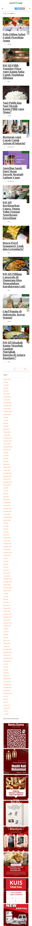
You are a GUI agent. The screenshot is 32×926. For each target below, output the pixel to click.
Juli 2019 (6, 629)
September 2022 (8, 517)
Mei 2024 (6, 458)
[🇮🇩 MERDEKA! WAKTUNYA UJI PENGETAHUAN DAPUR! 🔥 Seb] (16, 813)
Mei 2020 (6, 599)
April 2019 (6, 637)
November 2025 (8, 405)
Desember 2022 (8, 508)
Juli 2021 (6, 558)
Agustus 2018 (7, 661)
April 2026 (6, 391)
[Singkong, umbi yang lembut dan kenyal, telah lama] (16, 787)
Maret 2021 (6, 570)
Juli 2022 (6, 523)
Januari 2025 (7, 435)
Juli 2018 (6, 664)
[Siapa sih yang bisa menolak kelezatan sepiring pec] (16, 864)
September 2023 (8, 482)
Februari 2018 (7, 678)
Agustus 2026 (7, 379)
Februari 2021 (7, 573)
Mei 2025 (6, 423)
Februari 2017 (7, 705)
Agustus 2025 (7, 414)
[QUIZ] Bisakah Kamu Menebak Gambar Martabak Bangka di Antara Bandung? (14, 350)
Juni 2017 (6, 696)
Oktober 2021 (7, 549)
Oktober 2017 (7, 690)
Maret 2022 (6, 535)
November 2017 (8, 687)
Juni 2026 (6, 385)
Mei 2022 (6, 529)
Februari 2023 (7, 502)
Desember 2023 (8, 473)
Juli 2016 (6, 711)
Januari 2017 (7, 708)
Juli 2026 (6, 382)
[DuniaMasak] (16, 3)
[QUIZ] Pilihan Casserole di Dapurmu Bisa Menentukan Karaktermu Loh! (14, 280)
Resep (9, 252)
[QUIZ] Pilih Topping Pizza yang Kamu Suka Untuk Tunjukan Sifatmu (13, 71)
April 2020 (6, 602)
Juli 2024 (6, 452)
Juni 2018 (6, 667)
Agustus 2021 (7, 555)
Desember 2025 (8, 402)
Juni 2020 (6, 596)
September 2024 (8, 447)
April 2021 (6, 567)
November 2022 (8, 511)
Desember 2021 (8, 543)
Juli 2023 (6, 488)
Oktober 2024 (7, 444)
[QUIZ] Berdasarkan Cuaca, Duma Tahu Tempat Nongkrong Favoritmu (11, 210)
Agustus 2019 (7, 626)
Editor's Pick (11, 146)
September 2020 (8, 587)
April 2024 (6, 461)
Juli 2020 (6, 593)
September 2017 (8, 693)
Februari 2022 (7, 538)
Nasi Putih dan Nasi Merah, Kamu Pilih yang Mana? (13, 107)
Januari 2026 (7, 400)
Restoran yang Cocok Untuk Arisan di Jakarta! (14, 140)
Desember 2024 (8, 438)
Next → (26, 369)
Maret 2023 (6, 499)
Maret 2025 (6, 429)
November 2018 (8, 652)
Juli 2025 (6, 417)
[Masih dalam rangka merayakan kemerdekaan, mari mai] (16, 890)
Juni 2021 (6, 561)
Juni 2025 (6, 420)
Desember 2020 (8, 579)
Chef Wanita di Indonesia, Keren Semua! (14, 314)
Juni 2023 (6, 491)
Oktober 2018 (7, 655)
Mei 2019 (6, 634)
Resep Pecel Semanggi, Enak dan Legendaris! (13, 246)
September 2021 (8, 552)
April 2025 (6, 426)
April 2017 (6, 702)
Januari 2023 (7, 505)
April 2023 (6, 496)
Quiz (9, 81)
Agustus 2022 (7, 520)
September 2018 (8, 658)
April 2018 (6, 673)
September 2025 (8, 411)
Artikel (9, 44)
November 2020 (8, 582)
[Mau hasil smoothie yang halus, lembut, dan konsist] (16, 839)
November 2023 (8, 476)
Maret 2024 (6, 464)
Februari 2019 (7, 643)
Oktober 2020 (7, 584)
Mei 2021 (6, 564)
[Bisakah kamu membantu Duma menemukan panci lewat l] (16, 735)
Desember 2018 (8, 649)
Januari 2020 (7, 611)
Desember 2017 (8, 684)
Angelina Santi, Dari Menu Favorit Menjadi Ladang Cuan (13, 172)
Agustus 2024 (7, 449)
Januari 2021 (7, 576)
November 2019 (8, 617)
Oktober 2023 (7, 479)
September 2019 (8, 623)
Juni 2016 (6, 714)
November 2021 (8, 546)
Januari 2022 (7, 540)
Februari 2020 (7, 608)
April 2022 (6, 532)
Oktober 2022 (7, 514)
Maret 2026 (6, 394)
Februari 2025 (7, 432)
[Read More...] (4, 44)
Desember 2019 (8, 614)
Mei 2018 (6, 670)
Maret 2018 (6, 676)
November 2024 (8, 441)
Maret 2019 (6, 640)
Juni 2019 (6, 631)
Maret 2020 (6, 605)
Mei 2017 (6, 699)
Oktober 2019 (7, 620)
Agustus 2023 (7, 485)
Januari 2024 (7, 470)
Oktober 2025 (7, 408)
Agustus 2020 (7, 590)
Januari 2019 (7, 646)
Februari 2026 (7, 397)
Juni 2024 (6, 455)
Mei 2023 (6, 494)
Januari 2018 (7, 681)
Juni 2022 (6, 526)
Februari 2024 (7, 467)
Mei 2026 (6, 388)
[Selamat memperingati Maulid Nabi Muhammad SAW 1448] (16, 761)
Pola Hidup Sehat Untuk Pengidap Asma (14, 37)
